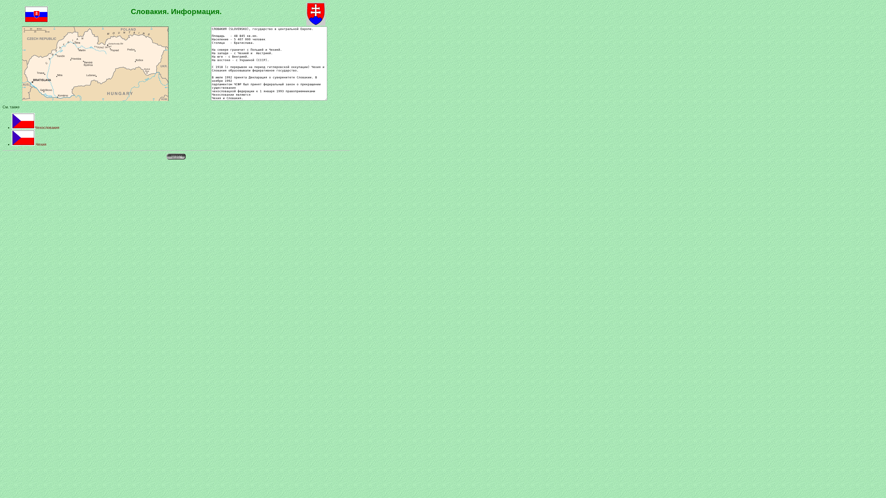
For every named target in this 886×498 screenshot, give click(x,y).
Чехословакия (47, 128)
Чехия (40, 144)
